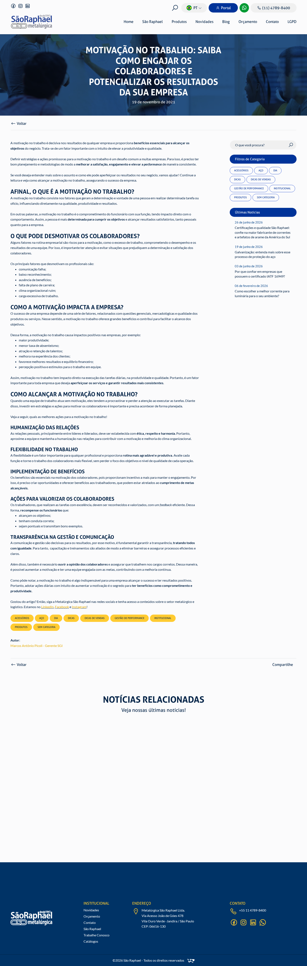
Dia (275, 170)
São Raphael (152, 21)
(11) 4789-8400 (276, 8)
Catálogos (91, 941)
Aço (261, 170)
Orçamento (247, 21)
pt (195, 8)
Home (128, 21)
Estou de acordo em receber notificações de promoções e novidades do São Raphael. (153, 896)
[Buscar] (175, 8)
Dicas (237, 179)
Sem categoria (266, 197)
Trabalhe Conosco (96, 935)
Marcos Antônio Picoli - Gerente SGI (36, 646)
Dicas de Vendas (261, 179)
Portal (226, 8)
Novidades (204, 21)
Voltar (22, 123)
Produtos (179, 21)
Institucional (282, 188)
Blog (226, 21)
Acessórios (241, 170)
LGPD (292, 21)
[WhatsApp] (244, 8)
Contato (272, 21)
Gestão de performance (249, 188)
